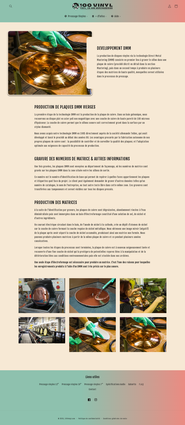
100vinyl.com (70, 419)
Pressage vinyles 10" (71, 384)
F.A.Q (141, 384)
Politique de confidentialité (89, 419)
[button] (10, 6)
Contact (92, 389)
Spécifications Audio (115, 384)
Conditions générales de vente (115, 419)
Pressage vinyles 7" (93, 384)
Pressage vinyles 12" (49, 384)
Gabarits (132, 384)
